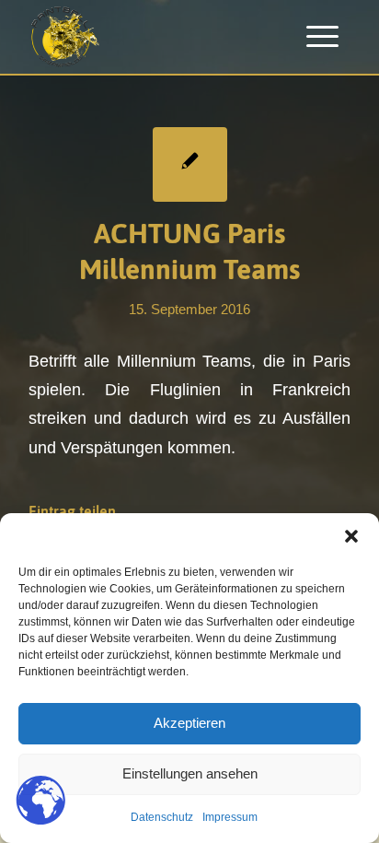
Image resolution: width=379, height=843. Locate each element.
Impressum (230, 817)
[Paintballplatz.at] (157, 37)
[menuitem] (322, 37)
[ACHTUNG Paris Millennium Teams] (190, 164)
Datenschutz (162, 817)
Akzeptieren (189, 723)
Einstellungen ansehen (190, 773)
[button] (351, 536)
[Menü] (322, 37)
